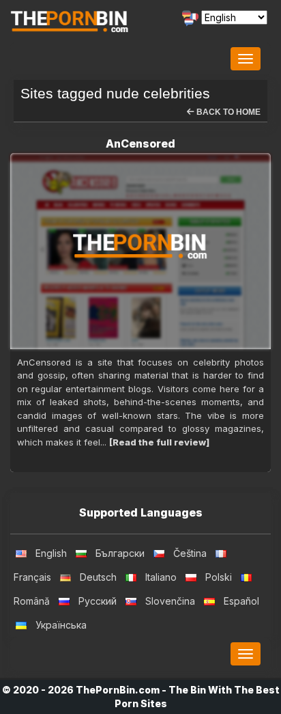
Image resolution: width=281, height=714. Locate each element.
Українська (61, 625)
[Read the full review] (159, 442)
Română (32, 601)
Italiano (161, 577)
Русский (97, 601)
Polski (218, 577)
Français (32, 577)
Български (120, 553)
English (51, 553)
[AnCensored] (140, 251)
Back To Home (227, 112)
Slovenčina (170, 601)
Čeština (190, 553)
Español (241, 601)
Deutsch (98, 577)
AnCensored (140, 143)
